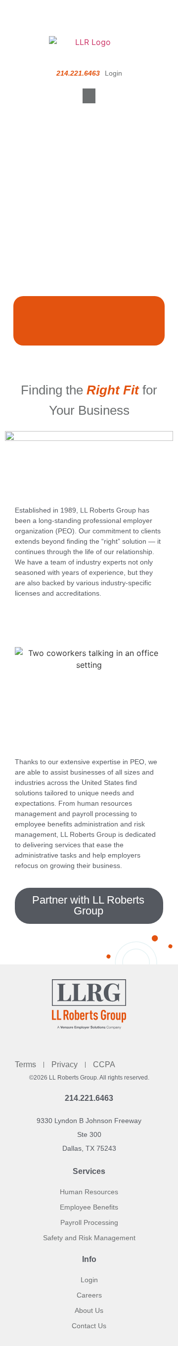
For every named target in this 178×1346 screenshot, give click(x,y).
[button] (89, 95)
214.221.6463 (89, 1098)
